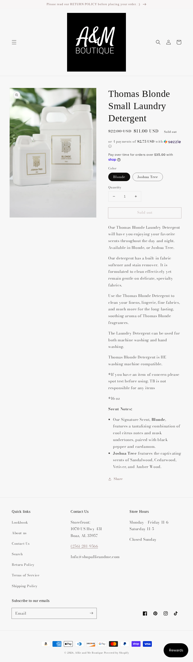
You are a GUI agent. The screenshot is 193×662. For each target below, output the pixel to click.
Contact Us (21, 543)
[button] (14, 42)
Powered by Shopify (116, 652)
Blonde (119, 176)
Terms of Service (26, 575)
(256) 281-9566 (84, 546)
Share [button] (118, 478)
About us (19, 533)
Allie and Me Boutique (89, 652)
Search (17, 554)
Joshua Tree (147, 176)
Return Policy (23, 564)
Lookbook (20, 522)
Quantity (114, 187)
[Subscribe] (91, 613)
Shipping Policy (25, 586)
